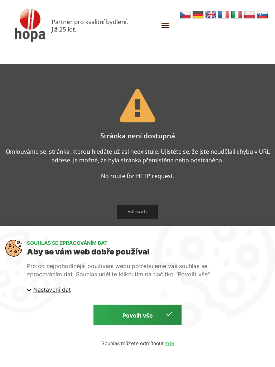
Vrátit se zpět (137, 212)
